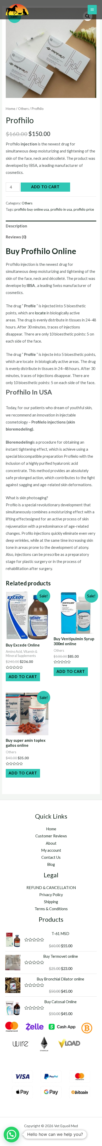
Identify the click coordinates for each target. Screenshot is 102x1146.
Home (10, 109)
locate (40, 313)
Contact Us (51, 857)
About (51, 843)
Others (23, 109)
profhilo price (83, 209)
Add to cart (45, 187)
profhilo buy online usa (31, 209)
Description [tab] (16, 226)
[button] (11, 1134)
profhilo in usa (61, 209)
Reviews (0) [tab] (16, 237)
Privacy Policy (51, 894)
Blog (51, 864)
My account (51, 850)
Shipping (51, 902)
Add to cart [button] (23, 676)
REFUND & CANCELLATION (51, 887)
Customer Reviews (51, 836)
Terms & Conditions (51, 909)
